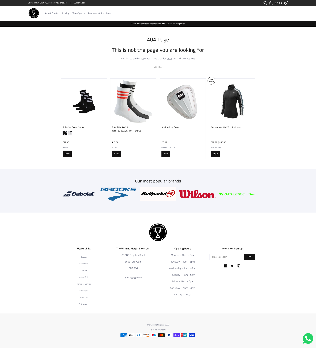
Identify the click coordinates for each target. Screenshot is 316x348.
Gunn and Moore (168, 147)
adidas (65, 147)
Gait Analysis (84, 304)
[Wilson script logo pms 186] (197, 194)
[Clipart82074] (118, 194)
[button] (275, 3)
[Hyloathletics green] (237, 194)
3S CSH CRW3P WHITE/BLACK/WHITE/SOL (126, 129)
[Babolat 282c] (79, 194)
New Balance (216, 147)
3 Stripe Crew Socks (73, 127)
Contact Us (83, 263)
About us (84, 297)
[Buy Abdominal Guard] (182, 101)
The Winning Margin (155, 325)
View (67, 153)
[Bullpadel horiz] (158, 194)
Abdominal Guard (171, 127)
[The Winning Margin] (34, 13)
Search (84, 257)
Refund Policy (84, 277)
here (169, 58)
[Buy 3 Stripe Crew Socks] (84, 101)
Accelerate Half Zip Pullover (226, 127)
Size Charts (83, 290)
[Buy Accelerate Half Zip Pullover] (232, 101)
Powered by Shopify (158, 329)
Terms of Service (84, 284)
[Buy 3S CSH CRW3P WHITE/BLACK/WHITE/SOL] (133, 101)
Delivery (84, 270)
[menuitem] (265, 3)
